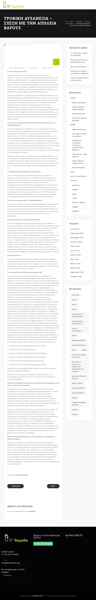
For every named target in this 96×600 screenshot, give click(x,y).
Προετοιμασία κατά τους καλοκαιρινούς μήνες (79, 61)
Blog (82, 14)
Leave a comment (48, 68)
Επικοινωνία (9, 23)
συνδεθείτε (32, 511)
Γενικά (72, 172)
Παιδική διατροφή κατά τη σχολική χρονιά (79, 79)
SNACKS (75, 190)
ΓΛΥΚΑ (74, 198)
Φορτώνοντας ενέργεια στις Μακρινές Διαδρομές (79, 72)
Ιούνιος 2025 (75, 229)
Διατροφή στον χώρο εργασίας (79, 155)
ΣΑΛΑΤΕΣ (75, 211)
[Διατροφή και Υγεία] (13, 4)
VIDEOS (73, 98)
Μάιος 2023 (74, 259)
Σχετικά (17, 14)
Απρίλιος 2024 (75, 255)
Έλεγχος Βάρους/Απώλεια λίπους (78, 162)
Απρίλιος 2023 (75, 263)
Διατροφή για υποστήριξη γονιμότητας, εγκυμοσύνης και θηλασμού (78, 145)
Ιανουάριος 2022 (76, 276)
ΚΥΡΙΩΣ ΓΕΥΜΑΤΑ (78, 203)
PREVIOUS (16, 486)
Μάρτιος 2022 (75, 268)
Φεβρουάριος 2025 (77, 233)
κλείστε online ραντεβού (43, 544)
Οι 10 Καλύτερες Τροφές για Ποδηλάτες (79, 54)
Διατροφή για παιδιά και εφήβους (79, 135)
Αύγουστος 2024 (76, 242)
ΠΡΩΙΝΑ (75, 207)
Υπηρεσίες (43, 14)
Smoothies (76, 185)
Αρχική (7, 14)
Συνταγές (30, 14)
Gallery (73, 14)
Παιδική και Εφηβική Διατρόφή (79, 119)
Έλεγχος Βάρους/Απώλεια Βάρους (78, 108)
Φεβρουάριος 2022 (77, 272)
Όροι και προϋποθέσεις (78, 67)
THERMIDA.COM (37, 596)
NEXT (53, 486)
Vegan (74, 194)
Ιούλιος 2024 (75, 246)
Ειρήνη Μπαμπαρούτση (17, 68)
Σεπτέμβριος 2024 (76, 237)
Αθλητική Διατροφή (79, 103)
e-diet (20, 23)
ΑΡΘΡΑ (72, 125)
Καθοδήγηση (7, 575)
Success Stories (59, 14)
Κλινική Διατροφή (22, 475)
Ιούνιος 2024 (75, 250)
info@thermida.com (10, 563)
